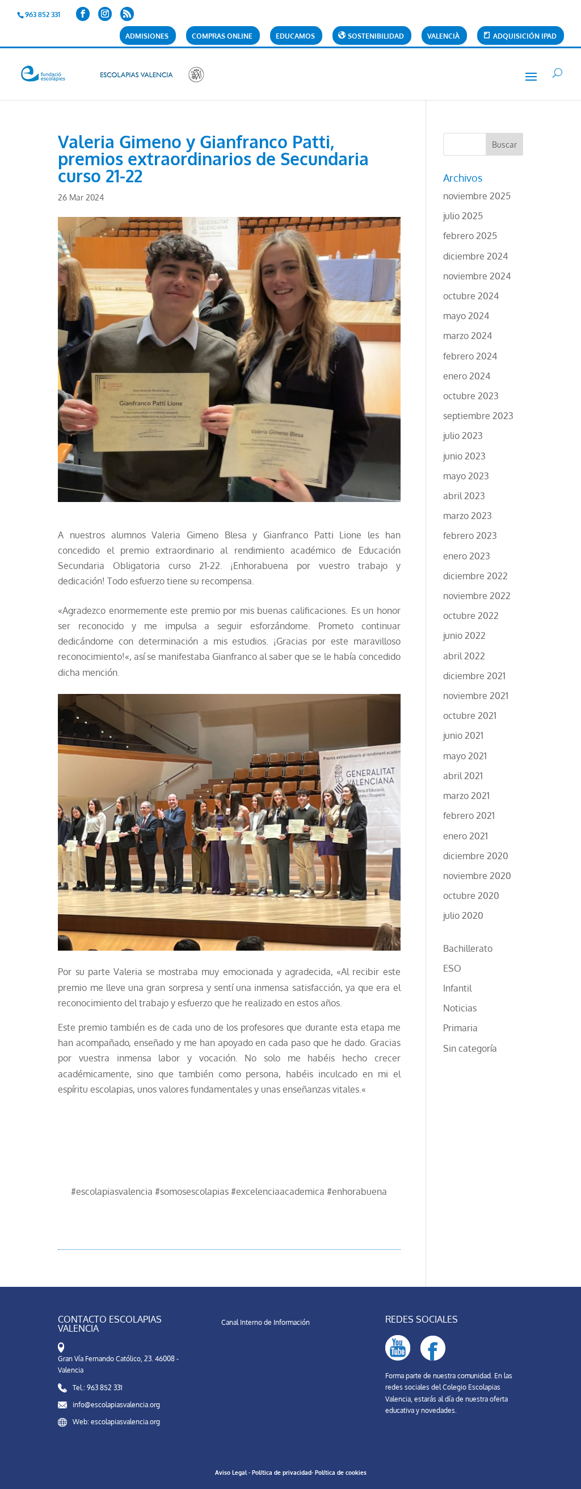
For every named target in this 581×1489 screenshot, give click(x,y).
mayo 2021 (465, 756)
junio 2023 (464, 456)
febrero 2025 (470, 235)
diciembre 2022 (475, 576)
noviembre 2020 (477, 875)
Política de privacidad (281, 1472)
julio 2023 (463, 435)
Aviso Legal (231, 1472)
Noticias (460, 1008)
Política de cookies (341, 1472)
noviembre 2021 (475, 695)
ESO (452, 968)
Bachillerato (467, 948)
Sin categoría (470, 1048)
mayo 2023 (466, 476)
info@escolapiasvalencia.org (116, 1404)
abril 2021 (463, 775)
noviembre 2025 (477, 196)
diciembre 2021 (474, 675)
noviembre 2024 (477, 276)
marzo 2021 (466, 795)
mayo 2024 (466, 315)
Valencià (443, 36)
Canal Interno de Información (265, 1322)
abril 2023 (464, 495)
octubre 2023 (471, 395)
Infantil (457, 988)
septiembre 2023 (478, 415)
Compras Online (222, 36)
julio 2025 (463, 215)
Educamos (295, 36)
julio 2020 (463, 915)
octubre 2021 (469, 715)
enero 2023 (466, 556)
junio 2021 (463, 735)
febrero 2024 (470, 356)
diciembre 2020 (475, 855)
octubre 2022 (471, 615)
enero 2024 (466, 376)
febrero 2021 (469, 815)
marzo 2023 (467, 515)
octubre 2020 (471, 895)
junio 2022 (464, 635)
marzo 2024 (467, 335)
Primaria (460, 1028)
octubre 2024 (471, 296)
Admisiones (147, 36)
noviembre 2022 (477, 595)
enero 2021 (465, 836)
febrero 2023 (470, 535)
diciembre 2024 (475, 256)
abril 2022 (464, 656)
